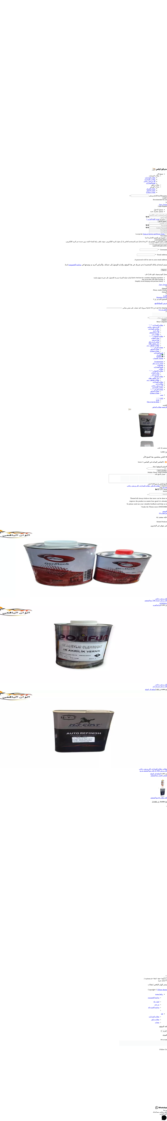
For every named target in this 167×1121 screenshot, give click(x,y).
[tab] (83, 511)
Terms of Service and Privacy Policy (154, 234)
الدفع (156, 303)
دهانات (165, 769)
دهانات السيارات (144, 486)
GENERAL (163, 603)
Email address (161, 255)
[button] (163, 284)
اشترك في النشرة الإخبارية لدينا (155, 238)
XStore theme (162, 995)
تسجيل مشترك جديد (160, 239)
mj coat (165, 487)
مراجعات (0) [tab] (163, 513)
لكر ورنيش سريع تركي (160, 686)
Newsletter (163, 236)
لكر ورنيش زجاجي (133, 486)
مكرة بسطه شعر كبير (140, 810)
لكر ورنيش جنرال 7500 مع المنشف (156, 600)
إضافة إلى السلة (162, 470)
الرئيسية (164, 407)
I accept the (150, 234)
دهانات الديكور (156, 407)
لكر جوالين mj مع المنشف (158, 798)
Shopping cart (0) (161, 297)
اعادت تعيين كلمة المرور (159, 245)
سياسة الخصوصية (74, 265)
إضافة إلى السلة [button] (150, 689)
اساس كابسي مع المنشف (159, 775)
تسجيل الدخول (162, 221)
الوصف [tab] (164, 511)
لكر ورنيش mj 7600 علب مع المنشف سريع (153, 771)
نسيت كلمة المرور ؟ (152, 219)
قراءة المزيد (157, 605)
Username (162, 250)
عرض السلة (162, 303)
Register (164, 270)
